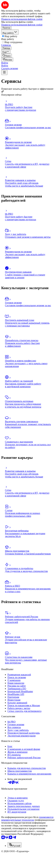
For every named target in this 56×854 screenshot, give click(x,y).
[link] (6, 56)
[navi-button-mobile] (4, 72)
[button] (4, 62)
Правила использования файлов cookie (21, 24)
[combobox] (14, 844)
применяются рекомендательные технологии (27, 818)
